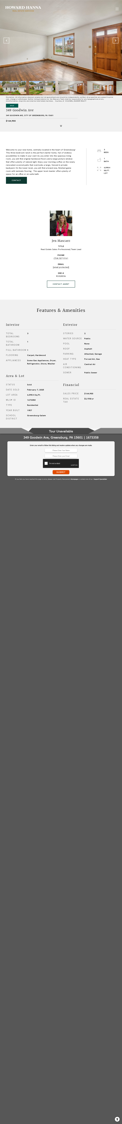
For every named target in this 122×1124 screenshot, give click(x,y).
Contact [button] (16, 180)
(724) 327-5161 (61, 258)
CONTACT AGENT (61, 284)
